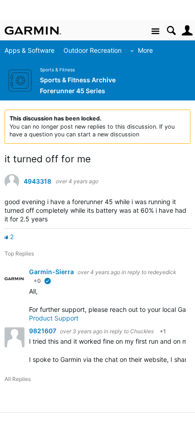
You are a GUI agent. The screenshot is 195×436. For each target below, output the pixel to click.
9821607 (43, 331)
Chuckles (142, 331)
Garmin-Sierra (52, 272)
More (145, 50)
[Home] (33, 30)
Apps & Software (29, 50)
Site (155, 32)
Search (171, 31)
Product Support (53, 318)
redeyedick (162, 272)
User (187, 31)
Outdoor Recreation (92, 50)
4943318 (37, 181)
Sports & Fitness (57, 69)
